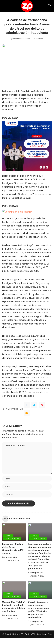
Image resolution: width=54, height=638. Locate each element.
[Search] (49, 6)
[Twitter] (34, 405)
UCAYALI (8, 535)
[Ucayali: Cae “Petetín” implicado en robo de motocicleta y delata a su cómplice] (14, 590)
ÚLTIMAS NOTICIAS (12, 538)
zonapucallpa (11, 557)
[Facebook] (27, 405)
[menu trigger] (5, 6)
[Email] (27, 413)
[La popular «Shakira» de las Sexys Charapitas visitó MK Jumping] (14, 532)
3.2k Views (38, 39)
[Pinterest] (42, 405)
